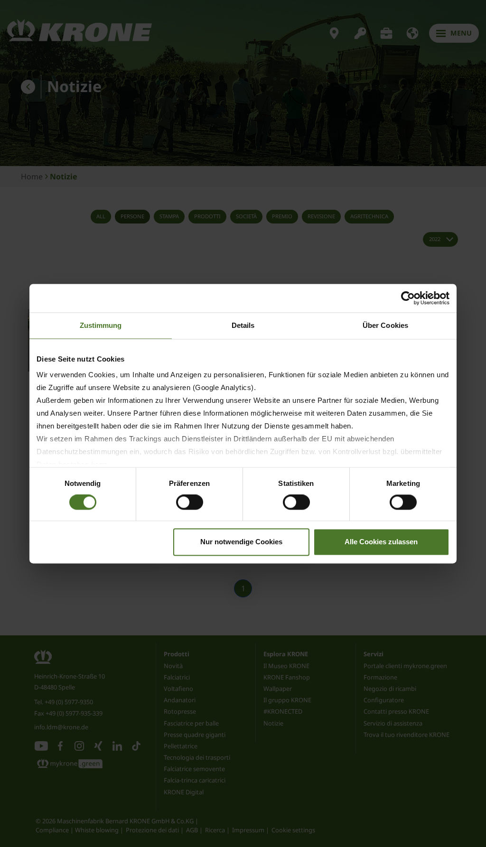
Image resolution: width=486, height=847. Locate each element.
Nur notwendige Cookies (241, 542)
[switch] (189, 502)
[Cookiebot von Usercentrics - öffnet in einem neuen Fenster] (407, 298)
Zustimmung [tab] (101, 325)
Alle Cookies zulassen (381, 542)
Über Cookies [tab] (385, 325)
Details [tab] (243, 325)
